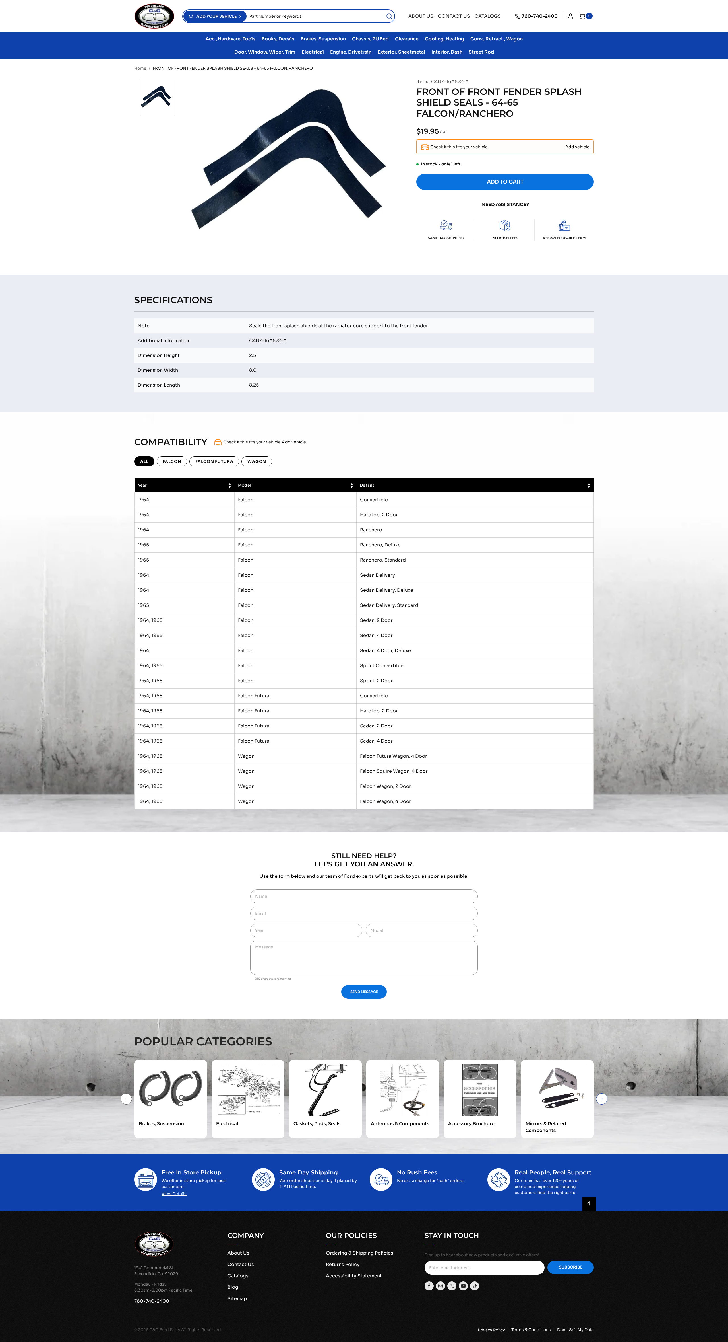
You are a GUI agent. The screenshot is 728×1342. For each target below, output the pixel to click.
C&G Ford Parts (164, 1329)
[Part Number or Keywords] (389, 16)
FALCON (172, 461)
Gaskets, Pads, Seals (316, 1123)
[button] (215, 16)
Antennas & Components (400, 1123)
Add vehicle (577, 146)
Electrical (227, 1123)
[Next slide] (601, 1099)
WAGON (256, 461)
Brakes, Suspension (161, 1123)
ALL (144, 461)
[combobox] (320, 16)
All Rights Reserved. (201, 1329)
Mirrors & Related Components (546, 1127)
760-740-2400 (540, 16)
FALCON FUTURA (214, 461)
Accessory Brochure (471, 1123)
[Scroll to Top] (589, 1204)
